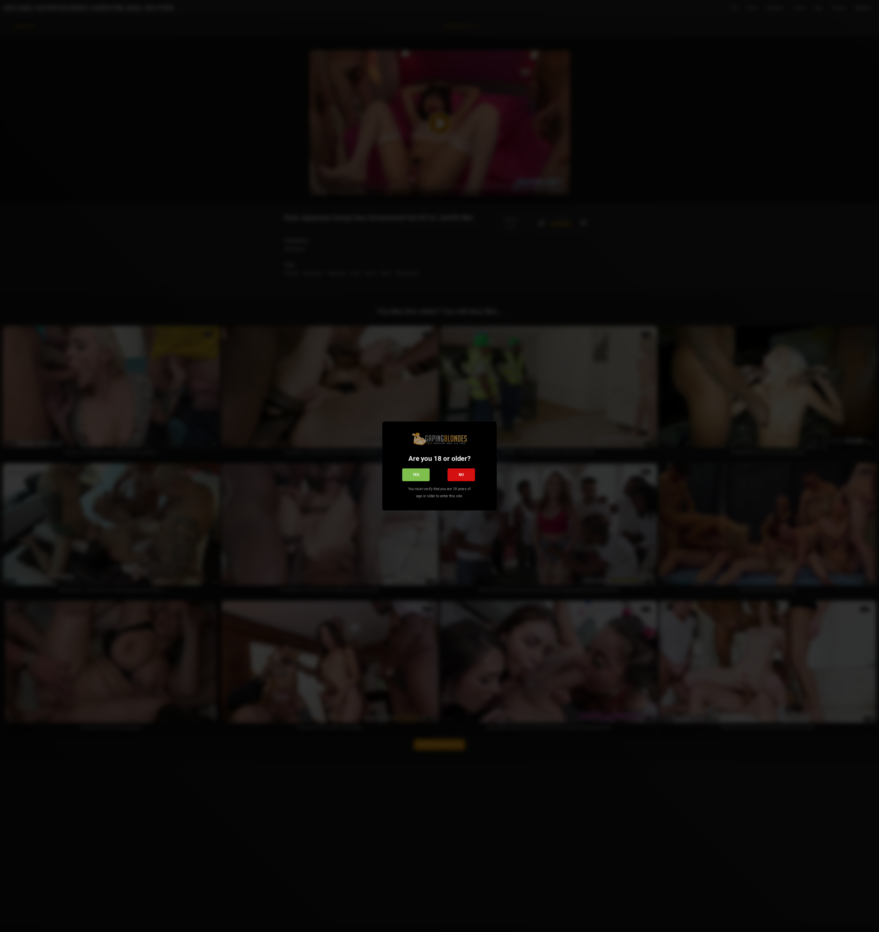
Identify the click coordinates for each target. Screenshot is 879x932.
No (461, 475)
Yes (416, 475)
